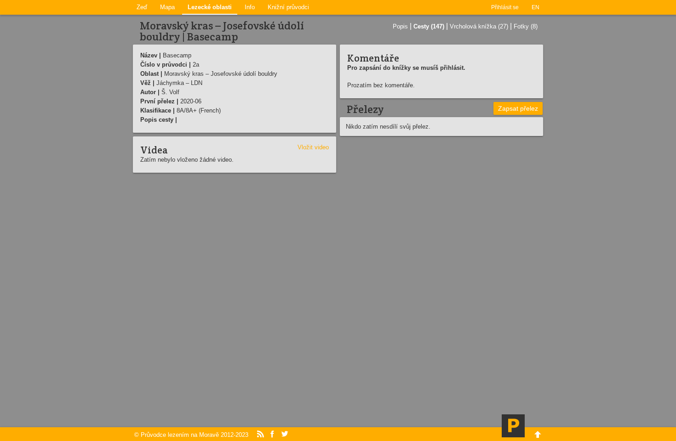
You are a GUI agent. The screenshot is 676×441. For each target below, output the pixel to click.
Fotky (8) (526, 26)
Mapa (167, 7)
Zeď (142, 7)
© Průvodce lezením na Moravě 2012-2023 (191, 434)
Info (250, 7)
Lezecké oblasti (210, 7)
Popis (400, 26)
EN (535, 7)
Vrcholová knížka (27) (479, 26)
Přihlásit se (505, 7)
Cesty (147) (428, 26)
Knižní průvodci (288, 7)
